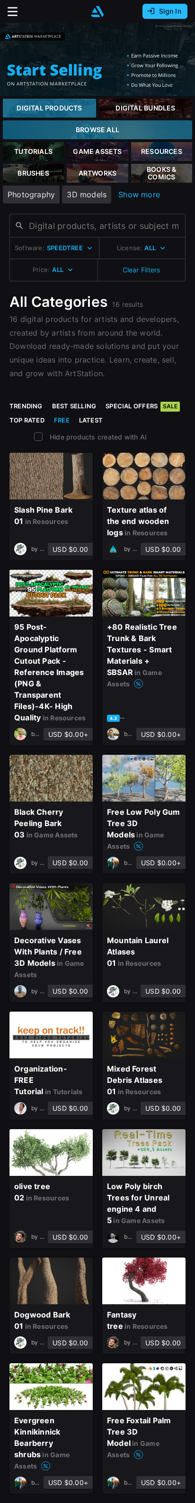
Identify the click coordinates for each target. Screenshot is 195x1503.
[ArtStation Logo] (97, 11)
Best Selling (74, 406)
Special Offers (141, 406)
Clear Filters (141, 270)
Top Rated (26, 420)
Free (62, 420)
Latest (91, 420)
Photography (31, 194)
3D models (86, 194)
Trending (26, 406)
